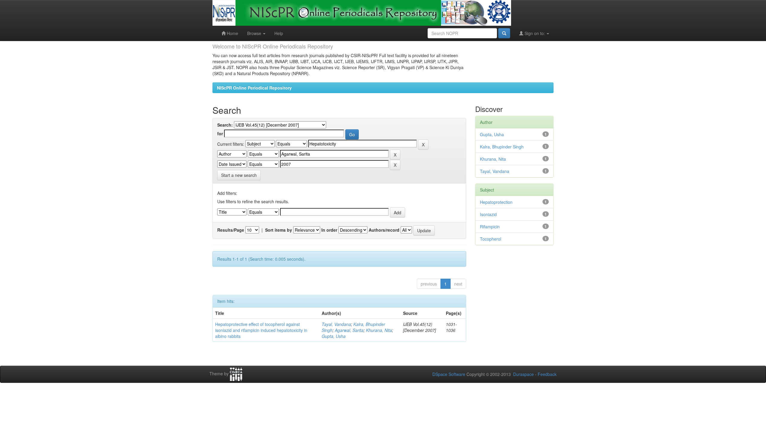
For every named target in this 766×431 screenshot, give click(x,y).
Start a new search (239, 175)
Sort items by (278, 230)
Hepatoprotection (496, 202)
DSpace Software (448, 374)
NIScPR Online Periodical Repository (254, 88)
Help (278, 33)
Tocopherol (490, 239)
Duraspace (523, 374)
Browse (254, 33)
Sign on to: (534, 33)
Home (232, 33)
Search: (225, 125)
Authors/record (384, 230)
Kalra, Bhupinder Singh (502, 147)
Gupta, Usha (334, 336)
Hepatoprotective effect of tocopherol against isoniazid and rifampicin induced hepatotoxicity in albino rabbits (261, 330)
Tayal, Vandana (336, 324)
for (220, 133)
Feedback (547, 374)
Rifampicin (490, 227)
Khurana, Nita (379, 330)
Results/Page (230, 230)
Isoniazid (488, 214)
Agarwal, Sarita (349, 330)
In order (329, 230)
